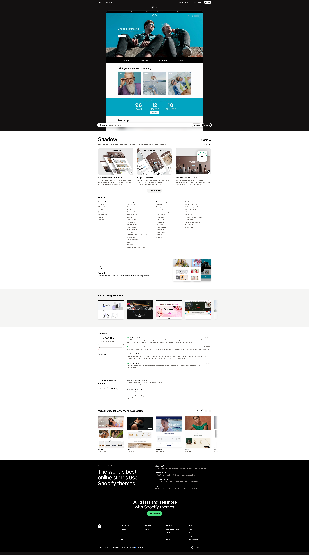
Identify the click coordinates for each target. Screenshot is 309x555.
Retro (106, 144)
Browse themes (183, 2)
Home (122, 539)
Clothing (123, 529)
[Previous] (206, 295)
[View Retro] (192, 270)
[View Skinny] (182, 270)
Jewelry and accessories (128, 536)
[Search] (195, 2)
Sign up (207, 2)
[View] (111, 310)
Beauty (123, 533)
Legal (191, 536)
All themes (113, 388)
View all (199, 411)
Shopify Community (172, 536)
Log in (200, 2)
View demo (196, 125)
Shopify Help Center (172, 529)
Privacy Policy (114, 547)
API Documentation (172, 533)
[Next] (210, 295)
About (191, 529)
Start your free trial (154, 513)
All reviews (102, 354)
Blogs (168, 539)
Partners (191, 533)
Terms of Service (103, 547)
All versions (139, 385)
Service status (193, 539)
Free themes (147, 533)
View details (130, 385)
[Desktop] (152, 7)
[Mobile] (156, 7)
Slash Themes (207, 144)
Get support (103, 388)
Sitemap (140, 547)
